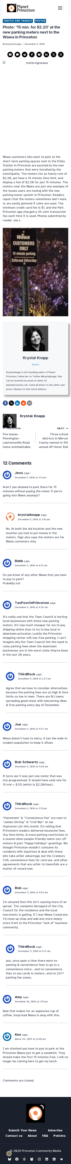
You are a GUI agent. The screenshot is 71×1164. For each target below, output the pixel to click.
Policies (59, 1136)
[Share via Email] (10, 54)
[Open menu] (60, 7)
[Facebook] (17, 1159)
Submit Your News (22, 1130)
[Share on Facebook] (32, 54)
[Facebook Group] (32, 1159)
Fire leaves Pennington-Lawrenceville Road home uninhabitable (17, 438)
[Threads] (24, 1159)
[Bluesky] (9, 1159)
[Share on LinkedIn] (46, 54)
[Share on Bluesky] (39, 54)
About (32, 1136)
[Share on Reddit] (24, 54)
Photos (40, 20)
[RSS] (54, 1159)
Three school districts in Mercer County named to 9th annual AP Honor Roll (53, 438)
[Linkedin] (47, 1159)
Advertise (55, 1130)
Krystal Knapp (35, 358)
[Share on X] (53, 54)
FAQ (45, 1136)
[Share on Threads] (61, 54)
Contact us (14, 1136)
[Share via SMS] (17, 54)
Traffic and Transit (17, 20)
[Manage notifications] (9, 1153)
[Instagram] (39, 1159)
